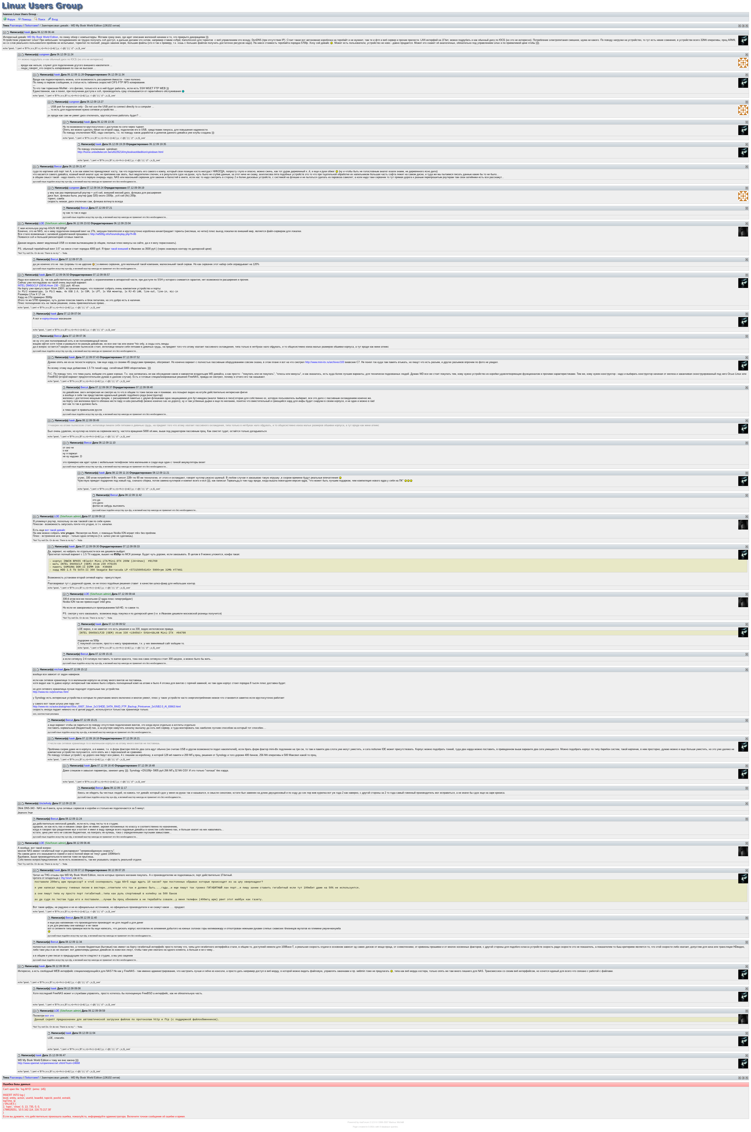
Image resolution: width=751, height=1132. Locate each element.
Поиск (41, 19)
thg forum (66, 878)
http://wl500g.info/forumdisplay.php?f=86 (113, 234)
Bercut (58, 166)
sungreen (44, 54)
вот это (49, 1015)
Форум (10, 19)
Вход (54, 19)
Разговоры (16, 25)
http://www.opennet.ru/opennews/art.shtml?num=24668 (49, 1063)
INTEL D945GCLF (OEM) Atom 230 (38, 285)
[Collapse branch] (4, 32)
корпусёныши (50, 318)
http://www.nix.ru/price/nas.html (50, 691)
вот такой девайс (55, 530)
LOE (41, 223)
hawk (27, 32)
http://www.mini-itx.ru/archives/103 (324, 362)
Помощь (26, 19)
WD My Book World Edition (42, 37)
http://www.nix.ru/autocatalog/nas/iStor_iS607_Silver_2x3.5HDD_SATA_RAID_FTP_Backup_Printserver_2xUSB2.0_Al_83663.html (107, 706)
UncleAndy (45, 803)
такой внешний (119, 248)
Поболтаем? (32, 25)
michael (58, 669)
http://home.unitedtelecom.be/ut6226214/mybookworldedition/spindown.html (120, 152)
